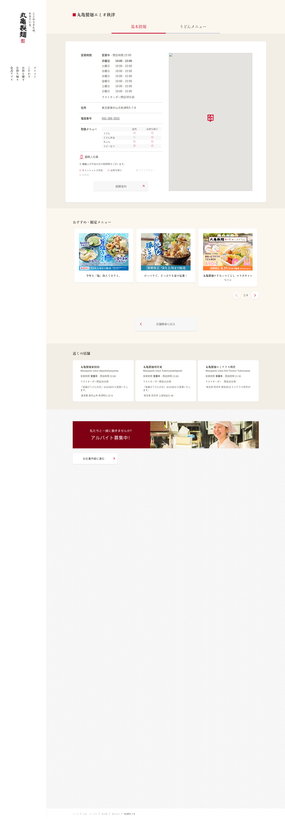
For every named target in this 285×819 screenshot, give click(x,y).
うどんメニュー (193, 27)
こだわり (29, 72)
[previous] (236, 295)
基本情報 (138, 27)
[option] (104, 257)
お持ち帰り (17, 73)
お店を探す (23, 73)
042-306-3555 (111, 118)
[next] (255, 295)
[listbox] (166, 257)
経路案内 (121, 186)
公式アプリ (11, 73)
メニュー (35, 72)
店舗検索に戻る (165, 324)
